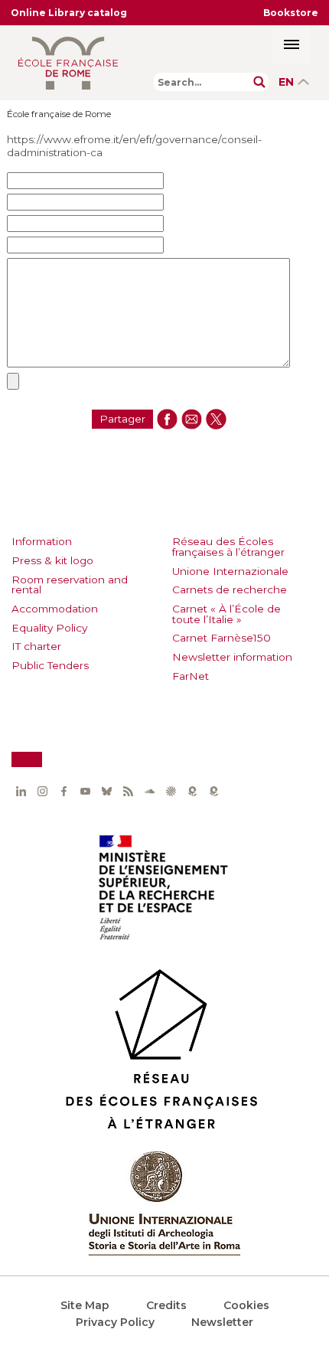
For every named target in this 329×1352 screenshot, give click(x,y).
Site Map (84, 1305)
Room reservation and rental (69, 584)
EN (286, 82)
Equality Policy (49, 628)
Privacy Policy (115, 1322)
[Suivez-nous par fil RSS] (128, 791)
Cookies (246, 1305)
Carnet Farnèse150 (221, 638)
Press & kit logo (52, 560)
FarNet (190, 676)
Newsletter (222, 1322)
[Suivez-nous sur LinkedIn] (20, 791)
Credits (166, 1305)
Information (41, 541)
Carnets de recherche (229, 589)
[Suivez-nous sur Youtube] (85, 791)
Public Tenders (50, 665)
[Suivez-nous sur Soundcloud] (149, 791)
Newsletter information (232, 657)
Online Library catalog (69, 12)
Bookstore (290, 12)
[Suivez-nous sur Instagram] (42, 791)
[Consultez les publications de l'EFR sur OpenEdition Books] (192, 791)
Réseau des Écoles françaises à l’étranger (228, 546)
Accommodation (54, 609)
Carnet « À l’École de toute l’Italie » (226, 614)
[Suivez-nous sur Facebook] (63, 791)
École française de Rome (59, 114)
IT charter (36, 646)
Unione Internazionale (230, 571)
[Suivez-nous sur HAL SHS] (170, 791)
